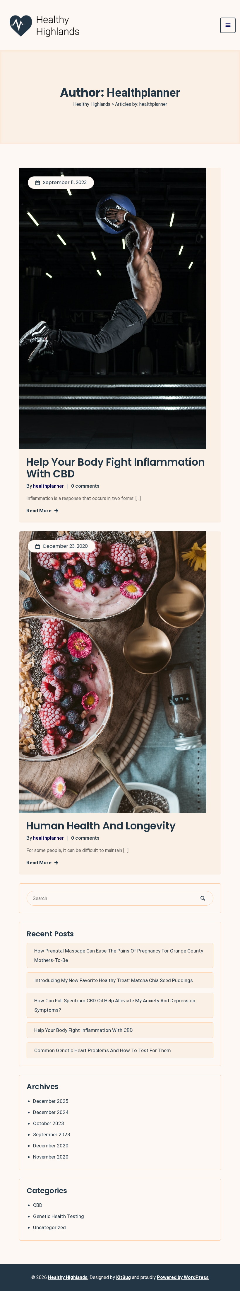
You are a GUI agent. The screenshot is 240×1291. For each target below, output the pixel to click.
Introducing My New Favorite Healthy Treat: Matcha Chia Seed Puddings (113, 980)
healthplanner (48, 486)
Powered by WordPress (183, 1277)
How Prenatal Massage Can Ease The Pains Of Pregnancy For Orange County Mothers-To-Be (118, 955)
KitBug (123, 1277)
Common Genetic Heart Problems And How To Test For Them (102, 1050)
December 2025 (50, 1101)
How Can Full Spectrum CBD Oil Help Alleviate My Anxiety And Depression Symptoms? (114, 1005)
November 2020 (50, 1157)
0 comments (85, 486)
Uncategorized (49, 1227)
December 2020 (50, 1146)
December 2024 (50, 1112)
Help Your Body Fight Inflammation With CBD (115, 468)
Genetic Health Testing (58, 1216)
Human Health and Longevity (101, 826)
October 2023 (48, 1123)
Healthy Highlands (68, 1277)
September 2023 (51, 1134)
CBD (37, 1205)
